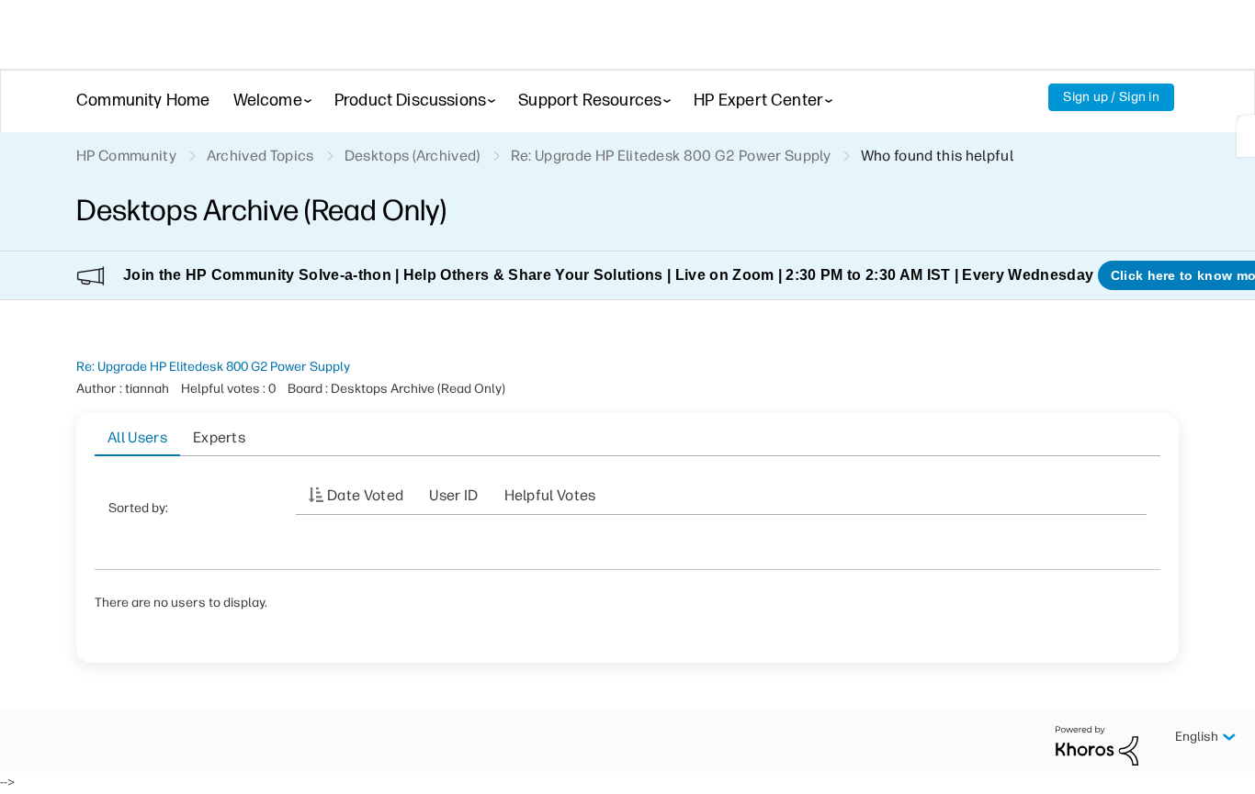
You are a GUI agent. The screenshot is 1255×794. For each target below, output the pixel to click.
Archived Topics (260, 155)
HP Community (126, 155)
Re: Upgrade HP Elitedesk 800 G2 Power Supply (213, 367)
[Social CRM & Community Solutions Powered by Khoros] (1097, 745)
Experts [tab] (219, 437)
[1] (1246, 136)
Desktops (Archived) (413, 155)
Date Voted (365, 495)
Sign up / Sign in (1111, 97)
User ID (453, 495)
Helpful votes (550, 495)
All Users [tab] (137, 437)
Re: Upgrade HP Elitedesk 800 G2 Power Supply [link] (671, 155)
